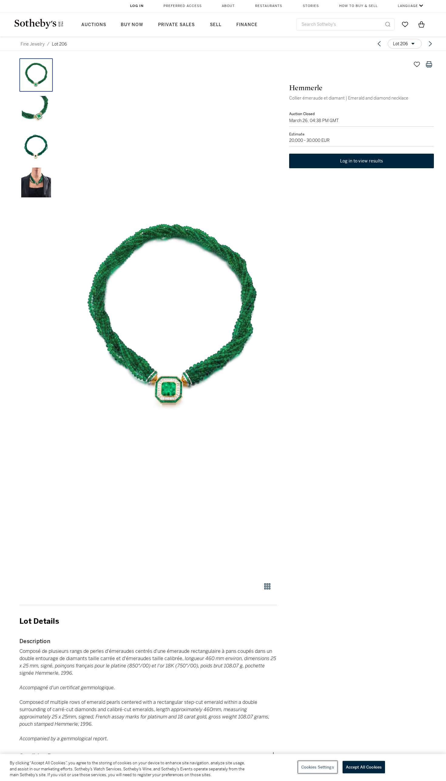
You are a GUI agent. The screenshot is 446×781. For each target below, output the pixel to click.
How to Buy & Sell (358, 6)
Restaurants (268, 6)
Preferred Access (183, 6)
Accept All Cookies (364, 766)
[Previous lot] (379, 44)
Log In (137, 6)
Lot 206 (59, 44)
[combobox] (345, 24)
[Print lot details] (429, 64)
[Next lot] (430, 44)
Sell (215, 24)
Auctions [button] (93, 24)
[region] (223, 767)
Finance (247, 24)
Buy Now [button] (132, 24)
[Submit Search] (387, 24)
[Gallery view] (267, 586)
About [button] (228, 6)
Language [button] (408, 6)
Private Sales (176, 24)
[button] (171, 316)
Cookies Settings (317, 766)
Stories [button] (311, 6)
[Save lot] (417, 64)
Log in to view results (361, 161)
